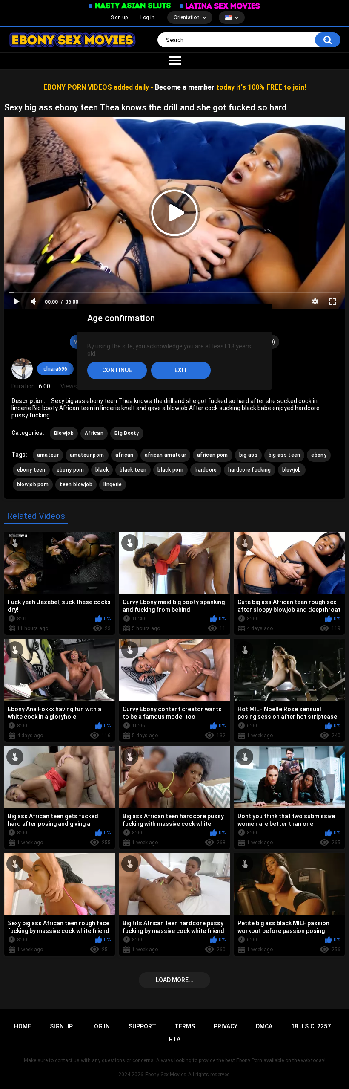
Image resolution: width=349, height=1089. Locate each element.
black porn (170, 470)
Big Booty (126, 433)
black (102, 470)
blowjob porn (33, 484)
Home (22, 1026)
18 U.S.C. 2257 (311, 1026)
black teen (133, 470)
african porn (212, 455)
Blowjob (64, 433)
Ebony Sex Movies (165, 1074)
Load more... (175, 979)
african (124, 455)
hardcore (206, 470)
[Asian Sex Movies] (130, 6)
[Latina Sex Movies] (220, 6)
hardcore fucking (249, 470)
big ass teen (284, 455)
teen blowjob (76, 484)
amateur (48, 455)
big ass (248, 455)
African (94, 433)
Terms (184, 1026)
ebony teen (31, 470)
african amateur (165, 455)
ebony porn (70, 470)
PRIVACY (225, 1026)
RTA (174, 1039)
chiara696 (55, 369)
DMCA (264, 1026)
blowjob (291, 470)
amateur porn (87, 455)
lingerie (112, 484)
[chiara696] (22, 368)
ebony (318, 455)
